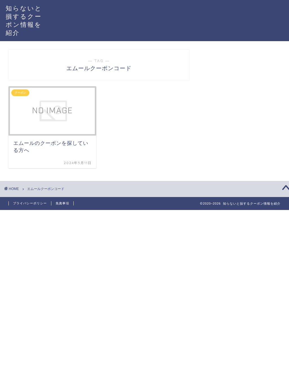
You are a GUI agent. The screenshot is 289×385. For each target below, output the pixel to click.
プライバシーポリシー (30, 203)
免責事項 (62, 203)
